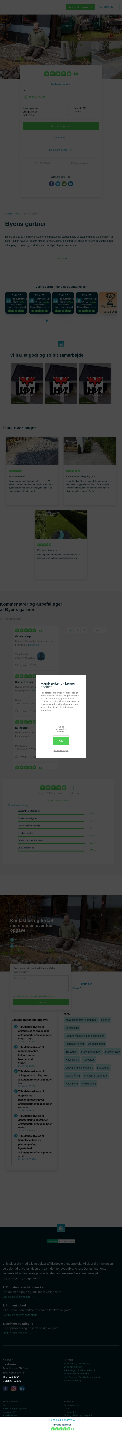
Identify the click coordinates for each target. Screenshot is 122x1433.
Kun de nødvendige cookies (61, 729)
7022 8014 (13, 1376)
